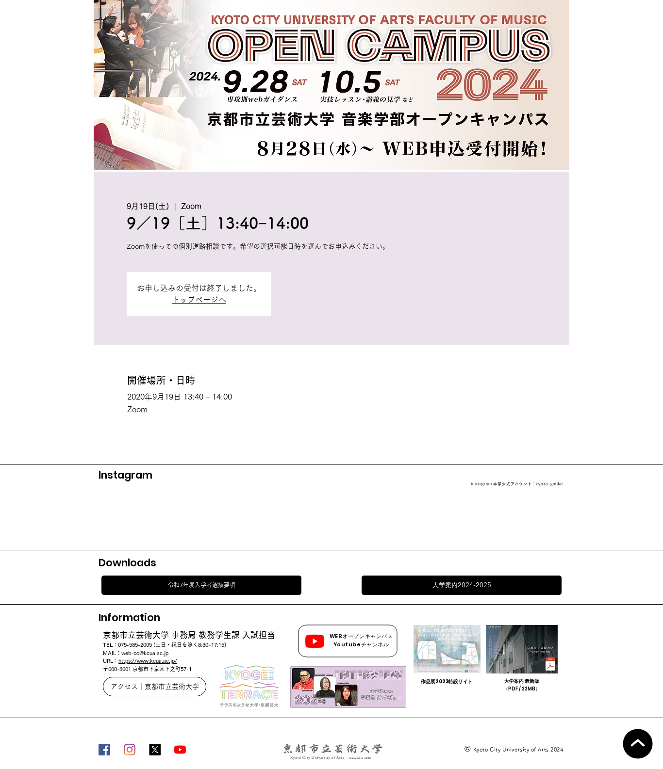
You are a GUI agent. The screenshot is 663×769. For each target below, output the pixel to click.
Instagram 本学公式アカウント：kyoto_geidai (517, 484)
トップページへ (199, 300)
